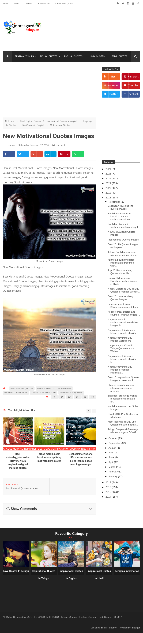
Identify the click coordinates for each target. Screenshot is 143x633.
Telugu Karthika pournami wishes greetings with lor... (123, 253)
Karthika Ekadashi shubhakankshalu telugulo (123, 225)
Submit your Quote (64, 3)
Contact (28, 3)
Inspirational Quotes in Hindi (99, 574)
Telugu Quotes (48, 56)
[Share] (9, 154)
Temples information (127, 571)
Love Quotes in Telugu (16, 571)
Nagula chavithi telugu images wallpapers (120, 339)
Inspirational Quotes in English (71, 574)
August (112, 447)
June (111, 457)
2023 (109, 173)
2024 (109, 169)
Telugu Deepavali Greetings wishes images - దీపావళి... (123, 431)
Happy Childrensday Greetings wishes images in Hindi (123, 281)
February (113, 471)
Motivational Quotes (60, 125)
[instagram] (133, 3)
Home (6, 3)
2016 (109, 487)
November (114, 201)
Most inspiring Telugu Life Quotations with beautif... (123, 423)
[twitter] (123, 3)
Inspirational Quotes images (123, 239)
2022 (109, 178)
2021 (109, 183)
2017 (109, 482)
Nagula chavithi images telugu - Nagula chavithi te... (122, 359)
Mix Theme (110, 627)
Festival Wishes (24, 56)
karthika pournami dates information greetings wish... (121, 262)
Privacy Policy (43, 3)
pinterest (133, 77)
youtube (133, 85)
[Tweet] (23, 154)
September (114, 443)
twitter (113, 94)
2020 (109, 188)
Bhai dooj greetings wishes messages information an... (122, 398)
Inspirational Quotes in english (62, 121)
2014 (109, 496)
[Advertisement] (49, 89)
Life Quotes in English (33, 125)
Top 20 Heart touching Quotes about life (120, 272)
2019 (109, 192)
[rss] (118, 3)
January (113, 476)
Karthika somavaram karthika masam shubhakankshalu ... (120, 216)
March (112, 466)
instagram (113, 85)
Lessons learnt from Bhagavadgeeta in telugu (123, 305)
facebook (133, 94)
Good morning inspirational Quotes (27, 449)
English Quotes (73, 56)
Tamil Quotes (119, 56)
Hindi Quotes (97, 56)
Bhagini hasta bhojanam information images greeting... (121, 388)
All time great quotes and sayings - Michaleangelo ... (124, 313)
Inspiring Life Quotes (15, 393)
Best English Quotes (31, 121)
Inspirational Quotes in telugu (43, 574)
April (111, 462)
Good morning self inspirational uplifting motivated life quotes (49, 457)
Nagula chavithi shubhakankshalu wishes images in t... (123, 322)
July (111, 452)
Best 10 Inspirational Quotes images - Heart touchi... (123, 379)
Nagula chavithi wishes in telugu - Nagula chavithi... (123, 331)
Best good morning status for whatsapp (62, 449)
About (17, 3)
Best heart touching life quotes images (120, 207)
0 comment (59, 145)
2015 (109, 492)
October (113, 438)
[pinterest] (128, 3)
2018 (109, 197)
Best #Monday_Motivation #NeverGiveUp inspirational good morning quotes (17, 461)
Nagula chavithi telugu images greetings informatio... (120, 369)
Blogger (135, 627)
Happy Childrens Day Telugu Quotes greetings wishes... (124, 290)
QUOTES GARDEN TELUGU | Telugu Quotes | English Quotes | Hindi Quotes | (70, 617)
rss (113, 77)
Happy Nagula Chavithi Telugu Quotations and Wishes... (121, 348)
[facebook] (138, 3)
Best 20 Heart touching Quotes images (120, 298)
